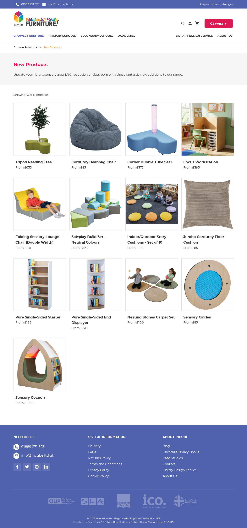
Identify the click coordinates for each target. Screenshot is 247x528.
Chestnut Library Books (181, 452)
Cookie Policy (98, 476)
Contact (169, 464)
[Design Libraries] (123, 501)
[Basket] (197, 23)
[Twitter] (27, 467)
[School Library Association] (92, 501)
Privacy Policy (98, 470)
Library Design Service (194, 36)
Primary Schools (62, 36)
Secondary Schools (97, 36)
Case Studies (173, 458)
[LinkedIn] (46, 467)
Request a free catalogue (216, 4)
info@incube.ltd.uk (60, 4)
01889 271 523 (30, 4)
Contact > (218, 23)
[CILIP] (61, 501)
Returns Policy (99, 458)
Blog (166, 446)
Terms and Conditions (105, 464)
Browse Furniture (29, 36)
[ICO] (154, 501)
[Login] (190, 23)
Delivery (94, 446)
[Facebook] (17, 467)
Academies (126, 36)
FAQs (92, 452)
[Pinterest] (37, 467)
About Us (225, 36)
